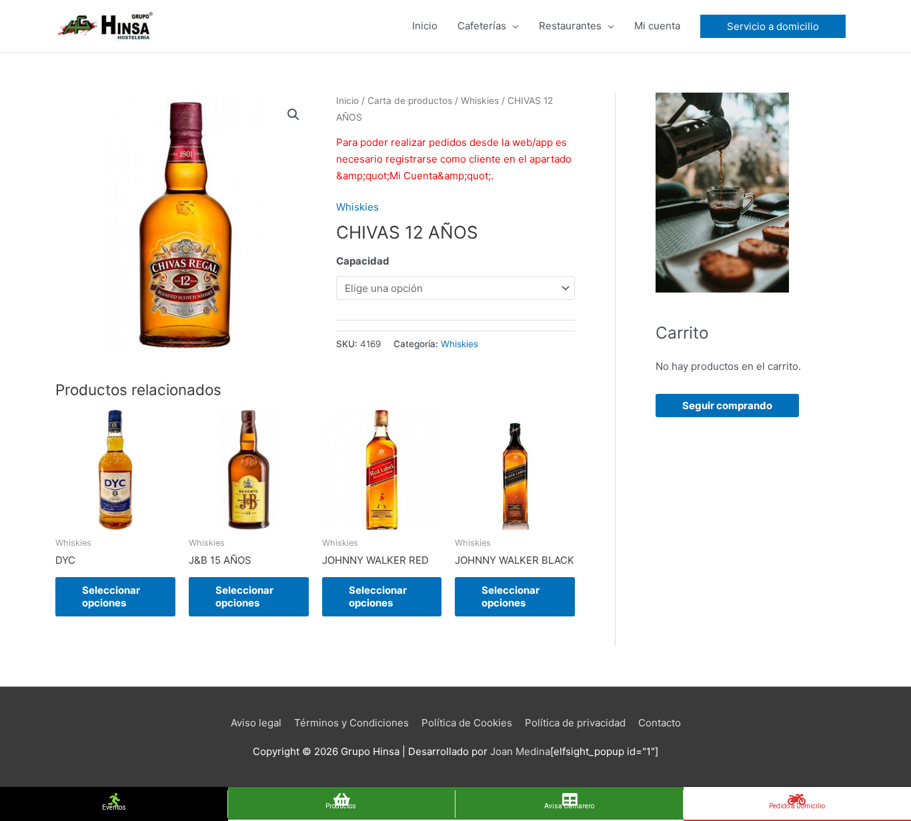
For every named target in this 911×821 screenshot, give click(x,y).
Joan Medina (520, 751)
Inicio (347, 100)
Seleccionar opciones (111, 597)
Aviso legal (256, 722)
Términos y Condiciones (351, 722)
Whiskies (480, 100)
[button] (293, 115)
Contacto (659, 722)
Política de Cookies (466, 722)
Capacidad (362, 261)
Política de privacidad (575, 722)
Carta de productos (409, 100)
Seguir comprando (727, 405)
